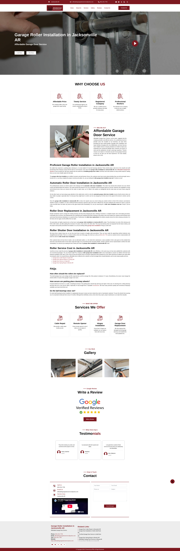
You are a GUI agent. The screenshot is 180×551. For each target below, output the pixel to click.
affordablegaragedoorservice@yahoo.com (65, 535)
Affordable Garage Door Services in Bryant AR (90, 539)
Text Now (31, 52)
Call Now (19, 52)
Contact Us (107, 8)
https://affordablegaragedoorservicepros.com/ (62, 540)
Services (86, 8)
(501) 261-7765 (104, 235)
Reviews (99, 8)
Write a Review (90, 419)
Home (72, 8)
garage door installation (94, 225)
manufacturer (96, 285)
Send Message (110, 506)
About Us (78, 8)
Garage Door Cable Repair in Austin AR (63, 257)
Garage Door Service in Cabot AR (61, 261)
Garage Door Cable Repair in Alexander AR (89, 529)
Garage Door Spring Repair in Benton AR (63, 262)
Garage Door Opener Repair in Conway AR (63, 259)
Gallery (93, 8)
